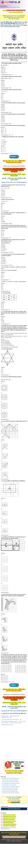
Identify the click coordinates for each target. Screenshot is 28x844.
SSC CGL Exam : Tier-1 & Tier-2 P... (9, 784)
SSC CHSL (13, 832)
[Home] (11, 3)
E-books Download (5, 828)
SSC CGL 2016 (22, 721)
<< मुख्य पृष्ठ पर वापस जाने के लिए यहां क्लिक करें (13, 713)
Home (2, 832)
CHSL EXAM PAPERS (14, 799)
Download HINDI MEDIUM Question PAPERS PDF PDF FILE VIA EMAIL (14, 17)
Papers (19, 832)
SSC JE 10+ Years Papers (9, 819)
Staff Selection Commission (7, 724)
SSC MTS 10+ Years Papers (9, 818)
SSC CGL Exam (12, 12)
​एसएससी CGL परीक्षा (5, 717)
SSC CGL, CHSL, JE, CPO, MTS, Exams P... (11, 786)
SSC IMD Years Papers (8, 822)
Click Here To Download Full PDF (14, 166)
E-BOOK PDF (20, 12)
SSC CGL (7, 832)
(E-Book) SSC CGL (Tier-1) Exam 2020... (10, 791)
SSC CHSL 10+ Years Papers (9, 816)
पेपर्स (10, 717)
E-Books (24, 832)
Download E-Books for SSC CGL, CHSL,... (10, 788)
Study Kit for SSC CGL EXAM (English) (14, 182)
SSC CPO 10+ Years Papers (9, 825)
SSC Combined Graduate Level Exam (10, 721)
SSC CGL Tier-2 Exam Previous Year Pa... (10, 781)
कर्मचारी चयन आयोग (5, 716)
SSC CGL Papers (5, 722)
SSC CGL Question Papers (16, 722)
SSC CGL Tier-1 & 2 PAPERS (14, 797)
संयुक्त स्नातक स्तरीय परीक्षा (14, 716)
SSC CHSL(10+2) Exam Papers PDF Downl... (11, 783)
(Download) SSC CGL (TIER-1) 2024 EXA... (10, 778)
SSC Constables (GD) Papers (10, 824)
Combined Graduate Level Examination (10, 719)
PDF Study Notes (13, 834)
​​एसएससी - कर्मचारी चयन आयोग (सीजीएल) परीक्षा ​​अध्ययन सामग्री (14, 179)
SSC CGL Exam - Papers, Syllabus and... (10, 780)
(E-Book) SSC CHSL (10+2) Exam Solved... (11, 792)
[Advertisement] (14, 743)
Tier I (21, 719)
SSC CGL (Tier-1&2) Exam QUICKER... (10, 789)
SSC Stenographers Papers (9, 821)
